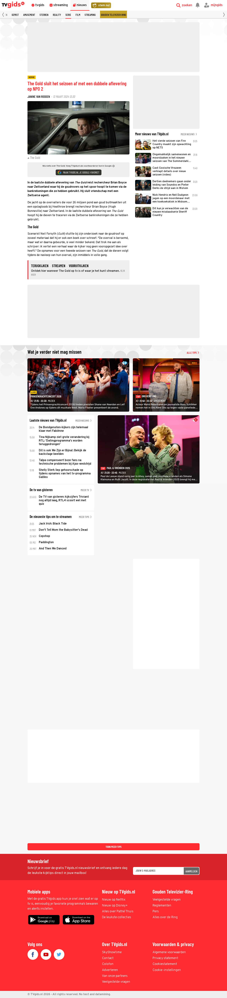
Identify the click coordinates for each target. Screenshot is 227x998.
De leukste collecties (116, 917)
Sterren (44, 14)
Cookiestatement (165, 964)
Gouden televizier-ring (113, 14)
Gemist (15, 14)
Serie (68, 14)
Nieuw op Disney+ (115, 906)
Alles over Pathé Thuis (117, 911)
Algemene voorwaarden (169, 952)
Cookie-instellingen (167, 970)
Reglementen (162, 906)
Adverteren (110, 970)
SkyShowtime (112, 952)
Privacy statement (165, 958)
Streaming (90, 14)
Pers (156, 911)
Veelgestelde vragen (167, 900)
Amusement (29, 14)
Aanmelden (191, 871)
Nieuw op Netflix (113, 900)
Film (78, 14)
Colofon (108, 964)
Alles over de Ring (165, 917)
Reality (57, 14)
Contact (108, 958)
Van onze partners (115, 976)
